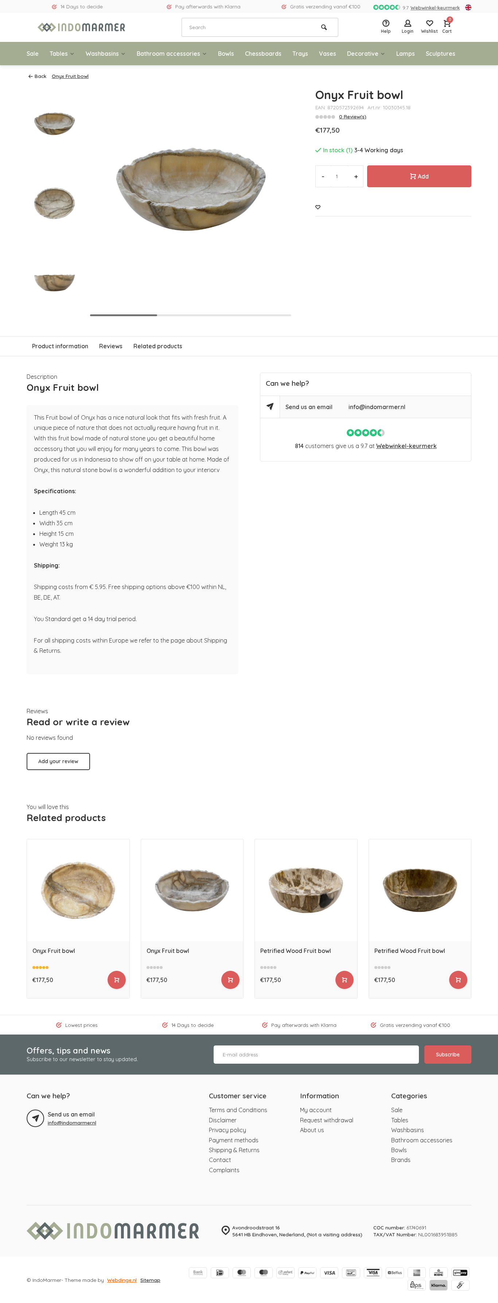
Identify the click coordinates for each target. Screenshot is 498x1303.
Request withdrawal (326, 1120)
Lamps (405, 53)
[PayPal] (307, 1273)
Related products (157, 346)
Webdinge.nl (122, 1280)
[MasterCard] (242, 1273)
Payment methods (233, 1140)
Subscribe (448, 1054)
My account (316, 1110)
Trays (300, 53)
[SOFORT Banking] (285, 1273)
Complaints (224, 1170)
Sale (33, 53)
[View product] (117, 980)
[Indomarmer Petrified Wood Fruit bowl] (306, 890)
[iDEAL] (220, 1273)
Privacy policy (227, 1130)
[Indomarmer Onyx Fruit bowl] (78, 890)
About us (312, 1130)
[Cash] (460, 1286)
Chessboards (263, 53)
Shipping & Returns (234, 1150)
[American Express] (417, 1273)
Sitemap (150, 1280)
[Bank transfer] (198, 1273)
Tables (59, 53)
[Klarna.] (438, 1286)
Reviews (110, 346)
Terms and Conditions (238, 1110)
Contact (220, 1159)
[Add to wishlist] (317, 207)
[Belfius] (395, 1273)
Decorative (362, 53)
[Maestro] (263, 1273)
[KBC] (438, 1273)
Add (423, 176)
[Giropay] (460, 1273)
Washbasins (102, 53)
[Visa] (329, 1273)
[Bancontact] (351, 1273)
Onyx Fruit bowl (70, 76)
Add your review (58, 761)
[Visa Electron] (373, 1273)
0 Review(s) (352, 116)
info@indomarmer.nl (377, 407)
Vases (327, 53)
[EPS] (417, 1286)
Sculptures (440, 53)
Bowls (226, 53)
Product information (60, 346)
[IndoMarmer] (81, 27)
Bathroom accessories (168, 53)
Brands (401, 1159)
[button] (279, 203)
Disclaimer (223, 1120)
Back (40, 76)
